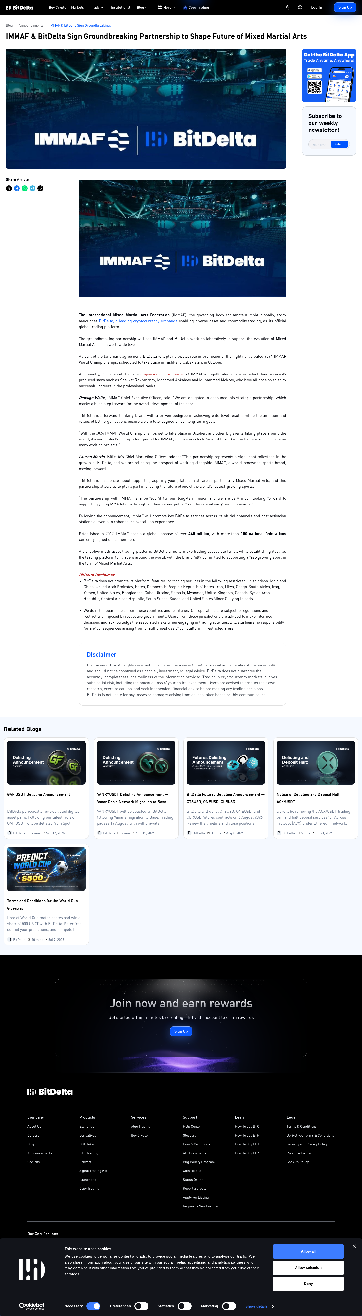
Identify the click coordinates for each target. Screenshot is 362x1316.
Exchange (86, 1126)
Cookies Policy (298, 1162)
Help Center (192, 1126)
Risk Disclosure (299, 1153)
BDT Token (87, 1144)
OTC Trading (88, 1153)
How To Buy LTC (247, 1153)
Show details (256, 1306)
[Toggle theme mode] (288, 7)
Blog (30, 1144)
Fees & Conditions (196, 1144)
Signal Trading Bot (93, 1171)
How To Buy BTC (247, 1126)
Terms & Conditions (302, 1126)
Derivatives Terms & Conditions (310, 1135)
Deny (308, 1284)
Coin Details (192, 1171)
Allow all (308, 1251)
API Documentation (197, 1153)
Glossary (189, 1135)
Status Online (193, 1179)
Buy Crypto (139, 1135)
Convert (85, 1162)
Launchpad (87, 1179)
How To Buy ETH (247, 1135)
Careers (33, 1135)
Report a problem (196, 1188)
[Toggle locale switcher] (300, 7)
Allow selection (308, 1268)
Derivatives (87, 1135)
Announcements (39, 1153)
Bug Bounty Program (199, 1162)
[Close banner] (354, 1246)
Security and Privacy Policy (307, 1144)
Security (33, 1162)
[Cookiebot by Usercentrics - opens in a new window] (31, 1306)
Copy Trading (89, 1188)
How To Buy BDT (247, 1144)
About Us (34, 1126)
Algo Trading (140, 1126)
